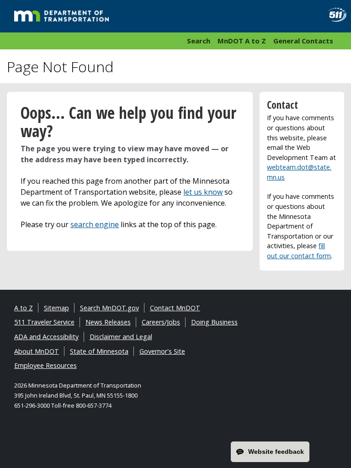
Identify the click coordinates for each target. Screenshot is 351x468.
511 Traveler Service (44, 322)
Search (198, 40)
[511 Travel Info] (334, 14)
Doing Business (214, 322)
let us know (203, 192)
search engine (94, 224)
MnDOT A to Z (242, 40)
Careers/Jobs (161, 322)
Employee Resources (45, 365)
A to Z (23, 307)
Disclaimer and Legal (121, 336)
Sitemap (56, 307)
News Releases (108, 322)
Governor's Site (162, 351)
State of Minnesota (99, 351)
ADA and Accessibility (46, 336)
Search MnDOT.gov (109, 307)
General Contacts (303, 40)
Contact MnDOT (175, 307)
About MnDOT (36, 351)
